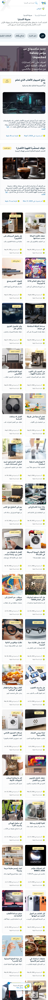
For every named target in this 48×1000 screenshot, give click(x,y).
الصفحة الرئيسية (40, 15)
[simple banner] (44, 3)
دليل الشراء (32, 36)
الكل (42, 36)
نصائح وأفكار (20, 36)
